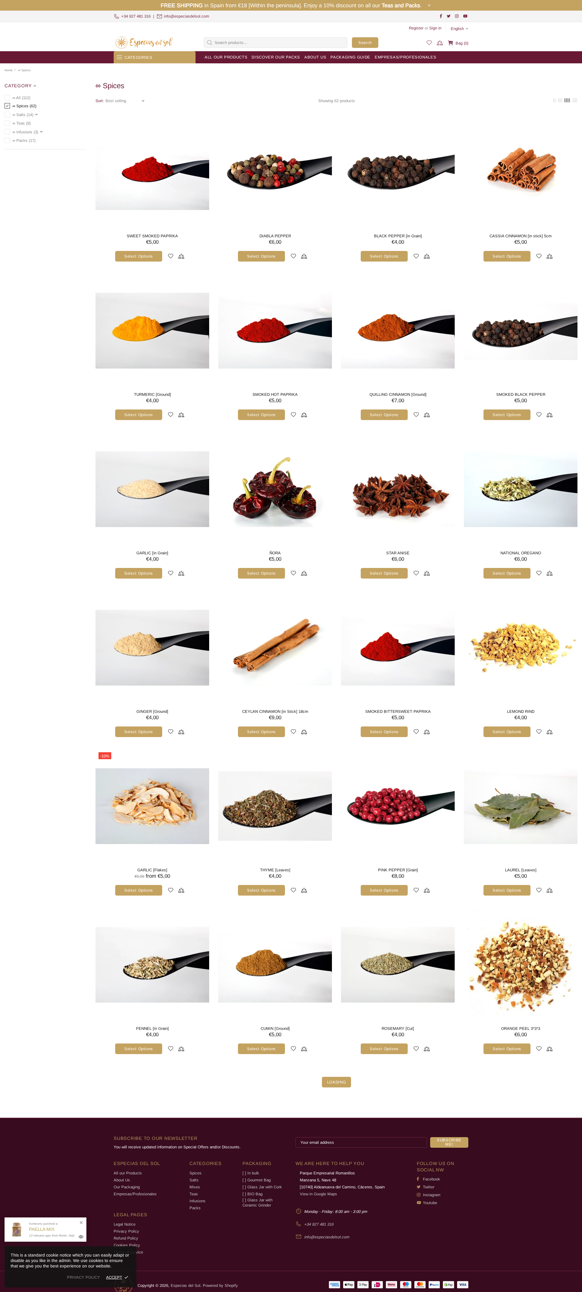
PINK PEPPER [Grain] (398, 870)
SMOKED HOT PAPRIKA (275, 394)
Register (416, 28)
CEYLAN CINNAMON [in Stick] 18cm (275, 711)
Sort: (99, 100)
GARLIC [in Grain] (152, 553)
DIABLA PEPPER (275, 236)
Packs (195, 1208)
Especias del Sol (144, 43)
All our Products (128, 1173)
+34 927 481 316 (136, 16)
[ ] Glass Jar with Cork (262, 1187)
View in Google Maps (318, 1194)
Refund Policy (126, 1238)
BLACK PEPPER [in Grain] (398, 236)
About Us (122, 1180)
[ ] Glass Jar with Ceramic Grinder (257, 1202)
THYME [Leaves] (275, 870)
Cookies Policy (127, 1245)
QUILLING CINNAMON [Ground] (398, 394)
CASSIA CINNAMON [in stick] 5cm (521, 236)
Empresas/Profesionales (135, 1194)
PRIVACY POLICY (83, 1277)
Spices (195, 1173)
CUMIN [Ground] (275, 1028)
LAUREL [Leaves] (521, 870)
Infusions (197, 1201)
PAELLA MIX (42, 1229)
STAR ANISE (398, 553)
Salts (194, 1180)
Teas (193, 1194)
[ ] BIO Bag (252, 1194)
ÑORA (275, 553)
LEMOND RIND (520, 711)
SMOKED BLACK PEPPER (520, 394)
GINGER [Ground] (152, 711)
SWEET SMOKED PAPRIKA (152, 236)
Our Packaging (127, 1187)
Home (9, 70)
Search (365, 42)
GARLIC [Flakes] (152, 870)
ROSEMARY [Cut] (398, 1028)
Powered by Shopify (220, 1285)
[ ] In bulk (250, 1173)
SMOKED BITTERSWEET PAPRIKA (398, 711)
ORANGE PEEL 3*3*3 (520, 1028)
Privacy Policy (126, 1231)
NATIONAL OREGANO (520, 553)
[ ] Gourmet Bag (256, 1180)
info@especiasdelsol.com (186, 16)
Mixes (194, 1187)
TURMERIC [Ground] (152, 394)
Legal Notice (124, 1224)
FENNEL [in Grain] (152, 1028)
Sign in (435, 28)
